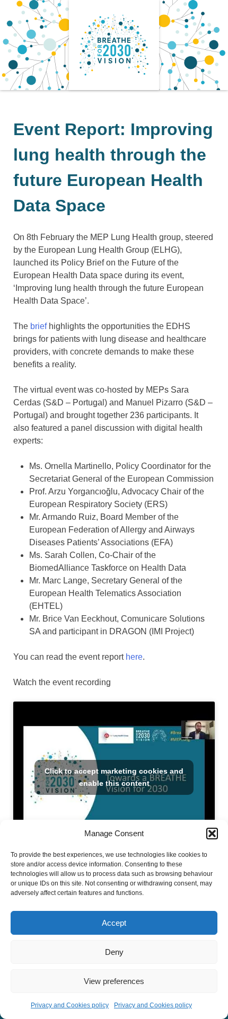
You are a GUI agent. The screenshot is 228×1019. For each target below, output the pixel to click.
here (134, 656)
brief (38, 326)
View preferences (114, 981)
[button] (212, 833)
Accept (114, 922)
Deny (114, 951)
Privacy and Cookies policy (70, 1005)
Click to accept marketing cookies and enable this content (114, 777)
